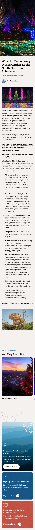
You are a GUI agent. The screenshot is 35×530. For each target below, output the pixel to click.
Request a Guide (11, 466)
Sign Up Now (8, 496)
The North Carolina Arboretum (20, 113)
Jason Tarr (14, 81)
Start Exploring (10, 524)
